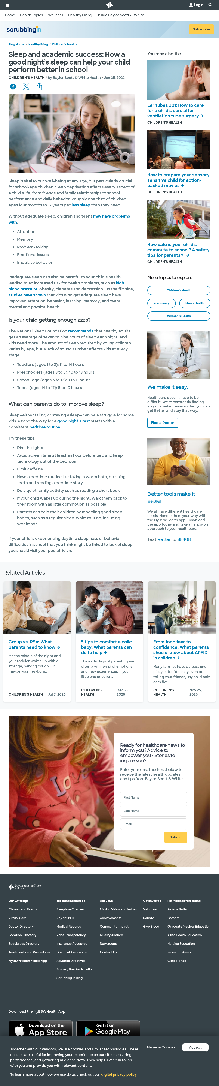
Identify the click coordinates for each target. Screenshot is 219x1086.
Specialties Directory (24, 944)
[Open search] (210, 5)
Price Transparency (71, 935)
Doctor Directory (21, 926)
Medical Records (68, 926)
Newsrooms (108, 944)
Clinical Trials (176, 961)
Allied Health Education (184, 935)
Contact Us (108, 952)
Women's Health (179, 316)
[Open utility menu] (7, 5)
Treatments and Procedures (29, 952)
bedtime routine (45, 427)
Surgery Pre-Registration (75, 969)
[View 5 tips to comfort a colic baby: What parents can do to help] (109, 607)
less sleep (81, 205)
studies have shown (27, 295)
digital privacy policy (119, 1074)
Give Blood (151, 926)
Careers (173, 918)
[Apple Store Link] (41, 1030)
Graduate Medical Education (188, 926)
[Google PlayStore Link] (108, 1030)
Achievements (110, 918)
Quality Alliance (111, 935)
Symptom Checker (70, 909)
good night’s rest (73, 421)
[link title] (109, 5)
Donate (148, 918)
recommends (80, 331)
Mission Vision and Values (118, 909)
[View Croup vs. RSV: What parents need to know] (37, 607)
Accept (195, 1047)
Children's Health (64, 44)
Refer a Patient (178, 909)
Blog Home (16, 44)
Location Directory (22, 935)
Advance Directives (70, 961)
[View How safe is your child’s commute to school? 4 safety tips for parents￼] (178, 219)
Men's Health (194, 303)
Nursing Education (181, 944)
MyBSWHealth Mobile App (28, 961)
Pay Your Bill (65, 918)
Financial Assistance (71, 952)
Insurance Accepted (71, 944)
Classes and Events (23, 909)
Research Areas (179, 952)
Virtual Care (17, 918)
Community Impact (114, 926)
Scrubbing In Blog (69, 978)
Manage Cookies (161, 1047)
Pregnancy (162, 303)
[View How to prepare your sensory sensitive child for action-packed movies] (178, 150)
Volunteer (150, 909)
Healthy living (38, 44)
